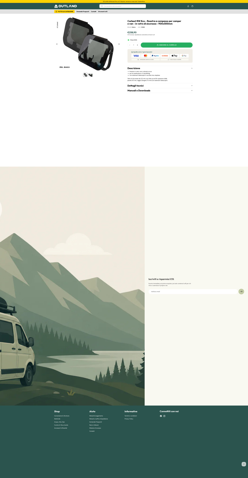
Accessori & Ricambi (60, 428)
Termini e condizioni (131, 416)
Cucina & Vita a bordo (61, 425)
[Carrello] (192, 6)
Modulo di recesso (95, 428)
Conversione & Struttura (61, 416)
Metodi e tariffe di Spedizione (98, 419)
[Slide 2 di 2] (90, 75)
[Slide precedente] (56, 44)
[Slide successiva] (119, 44)
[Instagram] (164, 416)
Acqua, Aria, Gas (59, 422)
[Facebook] (161, 416)
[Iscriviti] (241, 291)
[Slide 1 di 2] (85, 75)
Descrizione (133, 68)
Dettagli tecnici (135, 85)
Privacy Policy (129, 419)
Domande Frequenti (95, 422)
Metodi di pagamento (96, 416)
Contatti (91, 431)
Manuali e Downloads (138, 90)
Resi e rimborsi (94, 425)
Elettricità (57, 419)
